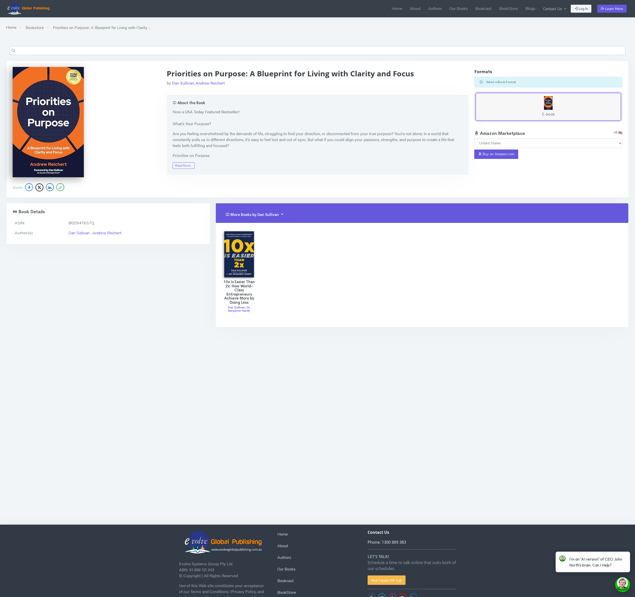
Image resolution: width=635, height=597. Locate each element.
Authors (435, 8)
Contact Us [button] (553, 9)
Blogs (530, 8)
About (415, 8)
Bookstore (34, 27)
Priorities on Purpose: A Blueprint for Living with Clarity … (101, 27)
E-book (548, 114)
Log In (583, 8)
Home (397, 8)
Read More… (183, 166)
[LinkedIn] (50, 187)
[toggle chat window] (622, 584)
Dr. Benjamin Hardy (239, 309)
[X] (39, 187)
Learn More (613, 8)
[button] (60, 187)
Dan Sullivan (183, 83)
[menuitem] (397, 8)
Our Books (458, 8)
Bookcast (483, 8)
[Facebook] (29, 187)
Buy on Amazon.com (498, 154)
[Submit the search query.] (13, 50)
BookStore (508, 8)
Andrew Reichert (210, 83)
